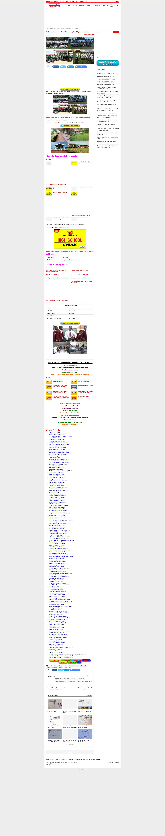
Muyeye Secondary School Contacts (57, 561)
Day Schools (56, 665)
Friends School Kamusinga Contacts (57, 447)
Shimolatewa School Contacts (56, 589)
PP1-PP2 (75, 5)
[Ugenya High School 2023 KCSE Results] (55, 720)
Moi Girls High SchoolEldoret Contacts (58, 616)
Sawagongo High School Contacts (57, 441)
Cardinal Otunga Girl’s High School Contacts (59, 576)
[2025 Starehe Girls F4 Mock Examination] (74, 398)
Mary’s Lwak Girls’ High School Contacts (58, 461)
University (88, 759)
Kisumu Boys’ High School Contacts (57, 475)
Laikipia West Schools (84, 665)
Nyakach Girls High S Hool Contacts (57, 523)
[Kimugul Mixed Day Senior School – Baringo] (74, 194)
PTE (79, 662)
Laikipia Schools (71, 665)
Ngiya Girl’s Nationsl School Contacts (58, 611)
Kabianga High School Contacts (56, 485)
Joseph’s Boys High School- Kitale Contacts (59, 530)
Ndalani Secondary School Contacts (57, 560)
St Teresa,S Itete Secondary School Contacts (59, 599)
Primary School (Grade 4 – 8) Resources (70, 422)
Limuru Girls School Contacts (56, 636)
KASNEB (73, 662)
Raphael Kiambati (56, 122)
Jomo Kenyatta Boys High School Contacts (59, 452)
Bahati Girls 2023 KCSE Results (52, 274)
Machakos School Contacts (55, 649)
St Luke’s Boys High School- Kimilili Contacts (59, 513)
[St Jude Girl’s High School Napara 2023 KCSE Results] (85, 704)
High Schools (86, 34)
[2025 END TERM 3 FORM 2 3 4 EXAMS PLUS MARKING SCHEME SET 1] (74, 393)
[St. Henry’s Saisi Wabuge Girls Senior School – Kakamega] (49, 219)
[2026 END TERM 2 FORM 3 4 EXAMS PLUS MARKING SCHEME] (49, 382)
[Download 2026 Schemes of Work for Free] (74, 387)
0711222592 (81, 122)
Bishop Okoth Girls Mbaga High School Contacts (60, 606)
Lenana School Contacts (55, 457)
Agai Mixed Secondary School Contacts (58, 480)
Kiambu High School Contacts (56, 581)
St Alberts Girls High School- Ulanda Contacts (60, 532)
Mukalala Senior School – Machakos (85, 187)
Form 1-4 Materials (83, 1)
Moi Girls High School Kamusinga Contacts (59, 603)
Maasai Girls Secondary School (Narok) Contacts (60, 573)
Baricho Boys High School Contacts (57, 641)
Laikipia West (77, 665)
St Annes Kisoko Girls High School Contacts (59, 537)
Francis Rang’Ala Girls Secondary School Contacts (61, 520)
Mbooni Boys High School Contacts (57, 583)
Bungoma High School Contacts (56, 566)
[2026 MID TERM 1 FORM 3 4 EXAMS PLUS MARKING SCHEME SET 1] (49, 387)
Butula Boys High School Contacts (57, 558)
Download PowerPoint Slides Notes (70, 406)
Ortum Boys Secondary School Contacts (58, 634)
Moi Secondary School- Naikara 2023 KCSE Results (57, 300)
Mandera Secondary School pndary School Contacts (61, 540)
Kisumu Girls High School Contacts (57, 542)
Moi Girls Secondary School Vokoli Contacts (59, 550)
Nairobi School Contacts (55, 504)
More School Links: (53, 651)
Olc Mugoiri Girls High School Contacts (58, 619)
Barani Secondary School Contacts (57, 517)
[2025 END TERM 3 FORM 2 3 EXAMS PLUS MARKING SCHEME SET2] (49, 393)
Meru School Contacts (54, 646)
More (111, 6)
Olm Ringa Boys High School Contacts (58, 464)
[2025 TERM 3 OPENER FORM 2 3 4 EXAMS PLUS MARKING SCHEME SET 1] (49, 398)
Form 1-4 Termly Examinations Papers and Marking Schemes (70, 367)
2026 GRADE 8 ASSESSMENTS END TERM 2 (106, 79)
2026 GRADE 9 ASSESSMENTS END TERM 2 (106, 81)
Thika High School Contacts (55, 639)
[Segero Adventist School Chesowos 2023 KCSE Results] (70, 720)
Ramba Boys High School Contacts (57, 490)
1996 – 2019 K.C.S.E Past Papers (70, 415)
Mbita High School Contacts (55, 608)
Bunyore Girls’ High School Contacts (57, 449)
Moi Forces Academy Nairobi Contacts (58, 487)
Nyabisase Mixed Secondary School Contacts (59, 631)
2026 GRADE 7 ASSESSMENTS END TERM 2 (106, 76)
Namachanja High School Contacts (57, 565)
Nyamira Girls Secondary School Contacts (59, 444)
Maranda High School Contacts (56, 528)
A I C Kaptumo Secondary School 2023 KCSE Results (57, 278)
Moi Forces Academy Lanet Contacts (57, 622)
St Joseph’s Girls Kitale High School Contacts (59, 613)
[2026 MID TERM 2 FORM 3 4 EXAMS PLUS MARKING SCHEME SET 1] (74, 382)
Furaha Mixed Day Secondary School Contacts (60, 555)
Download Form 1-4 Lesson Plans (70, 413)
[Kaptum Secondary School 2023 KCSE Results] (85, 734)
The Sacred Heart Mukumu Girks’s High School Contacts (62, 471)
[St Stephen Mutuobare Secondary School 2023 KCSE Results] (70, 704)
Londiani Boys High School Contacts (57, 533)
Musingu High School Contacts (56, 479)
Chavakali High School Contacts (56, 499)
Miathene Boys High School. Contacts (58, 510)
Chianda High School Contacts (56, 586)
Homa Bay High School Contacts (56, 467)
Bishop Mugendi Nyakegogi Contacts (58, 637)
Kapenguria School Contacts (56, 469)
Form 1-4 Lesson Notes (70, 365)
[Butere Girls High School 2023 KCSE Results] (70, 734)
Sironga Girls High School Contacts (57, 438)
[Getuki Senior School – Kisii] (74, 219)
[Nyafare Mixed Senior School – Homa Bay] (49, 189)
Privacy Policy (72, 762)
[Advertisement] (82, 18)
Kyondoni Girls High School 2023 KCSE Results (81, 278)
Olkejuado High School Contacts (56, 578)
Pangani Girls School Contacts (56, 593)
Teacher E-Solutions (115, 762)
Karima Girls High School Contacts (57, 446)
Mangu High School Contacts (56, 494)
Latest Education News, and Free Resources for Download (63, 655)
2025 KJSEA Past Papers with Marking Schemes (107, 73)
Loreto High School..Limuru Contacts (58, 575)
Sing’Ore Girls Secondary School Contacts (59, 462)
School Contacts (61, 667)
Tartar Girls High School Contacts (57, 439)
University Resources (70, 420)
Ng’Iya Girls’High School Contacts (57, 642)
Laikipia (66, 665)
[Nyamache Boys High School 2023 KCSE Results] (85, 720)
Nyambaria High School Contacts (57, 525)
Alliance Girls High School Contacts (57, 495)
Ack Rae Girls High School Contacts (57, 553)
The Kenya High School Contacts (57, 580)
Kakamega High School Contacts (57, 500)
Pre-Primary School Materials (70, 424)
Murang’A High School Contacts (56, 604)
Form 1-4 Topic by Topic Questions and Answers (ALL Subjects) (70, 374)
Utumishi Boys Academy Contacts (57, 570)
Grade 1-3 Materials (73, 1)
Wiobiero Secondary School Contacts (58, 551)
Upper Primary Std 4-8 (64, 1)
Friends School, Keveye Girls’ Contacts (58, 512)
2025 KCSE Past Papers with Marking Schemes (56, 184)
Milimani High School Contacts (56, 547)
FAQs (76, 762)
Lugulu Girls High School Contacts (57, 477)
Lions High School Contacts (55, 588)
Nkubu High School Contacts (56, 629)
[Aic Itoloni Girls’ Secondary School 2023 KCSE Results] (55, 734)
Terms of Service (66, 762)
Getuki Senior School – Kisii (83, 217)
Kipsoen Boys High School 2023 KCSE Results (80, 274)
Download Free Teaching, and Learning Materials (61, 657)
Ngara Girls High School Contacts (57, 563)
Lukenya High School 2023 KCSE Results (79, 270)
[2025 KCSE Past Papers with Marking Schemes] (49, 163)
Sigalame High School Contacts (56, 632)
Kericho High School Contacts (56, 609)
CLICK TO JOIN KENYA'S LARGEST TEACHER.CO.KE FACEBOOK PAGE (107, 63)
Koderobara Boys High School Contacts (58, 505)
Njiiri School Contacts (54, 492)
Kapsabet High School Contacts (56, 474)
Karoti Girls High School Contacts (57, 543)
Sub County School (68, 667)
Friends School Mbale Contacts (56, 624)
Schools (91, 34)
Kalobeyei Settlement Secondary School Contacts (60, 647)
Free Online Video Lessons (70, 370)
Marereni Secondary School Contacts (58, 451)
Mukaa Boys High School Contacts (57, 434)
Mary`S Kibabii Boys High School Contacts (59, 484)
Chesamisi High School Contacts (56, 472)
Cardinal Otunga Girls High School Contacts (59, 568)
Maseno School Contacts (55, 518)
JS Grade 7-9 (89, 5)
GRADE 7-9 (77, 660)
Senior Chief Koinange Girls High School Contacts (61, 601)
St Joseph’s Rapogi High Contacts (57, 497)
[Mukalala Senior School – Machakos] (74, 189)
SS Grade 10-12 (97, 5)
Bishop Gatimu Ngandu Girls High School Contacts (61, 556)
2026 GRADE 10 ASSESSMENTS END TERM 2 (106, 84)
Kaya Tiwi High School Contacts (56, 621)
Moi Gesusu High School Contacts (57, 515)
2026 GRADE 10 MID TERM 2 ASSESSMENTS (106, 113)
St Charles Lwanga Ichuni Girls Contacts (58, 527)
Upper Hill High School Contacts (56, 644)
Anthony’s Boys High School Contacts (58, 454)
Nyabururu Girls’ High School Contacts (58, 508)
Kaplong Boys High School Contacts (57, 571)
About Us (93, 759)
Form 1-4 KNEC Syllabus (70, 410)
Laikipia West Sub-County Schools (52, 667)
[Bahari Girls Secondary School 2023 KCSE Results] (55, 704)
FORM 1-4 (67, 660)
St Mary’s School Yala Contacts (56, 489)
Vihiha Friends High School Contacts (57, 456)
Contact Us (98, 759)
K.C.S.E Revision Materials (70, 408)
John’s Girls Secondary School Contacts (58, 548)
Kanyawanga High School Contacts (57, 598)
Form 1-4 (105, 5)
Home (69, 5)
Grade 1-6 (81, 5)
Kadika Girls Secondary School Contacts (58, 442)
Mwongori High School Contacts (57, 614)
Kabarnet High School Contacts (56, 545)
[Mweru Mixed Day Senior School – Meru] (74, 163)
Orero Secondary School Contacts (57, 482)
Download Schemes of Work (70, 372)
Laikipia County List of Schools (56, 652)
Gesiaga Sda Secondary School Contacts (58, 459)
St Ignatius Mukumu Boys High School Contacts (60, 436)
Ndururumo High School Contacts (57, 596)
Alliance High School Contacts (56, 466)
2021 (51, 665)
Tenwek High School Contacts (56, 535)
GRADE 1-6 (86, 660)
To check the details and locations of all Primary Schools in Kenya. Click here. (67, 654)
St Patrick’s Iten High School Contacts (58, 433)
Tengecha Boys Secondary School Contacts (59, 617)
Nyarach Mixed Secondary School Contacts (59, 584)
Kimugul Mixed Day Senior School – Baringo (80, 215)
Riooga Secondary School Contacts (57, 591)
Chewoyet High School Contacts (56, 627)
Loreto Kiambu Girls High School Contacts (59, 538)
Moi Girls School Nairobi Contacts (57, 594)
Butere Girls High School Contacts (57, 507)
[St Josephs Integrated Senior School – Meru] (49, 194)
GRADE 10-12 (56, 660)
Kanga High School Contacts (56, 626)
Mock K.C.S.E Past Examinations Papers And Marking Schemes (70, 417)
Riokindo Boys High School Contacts (57, 502)
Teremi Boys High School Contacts (57, 522)
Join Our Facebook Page (70, 89)
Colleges (83, 759)
